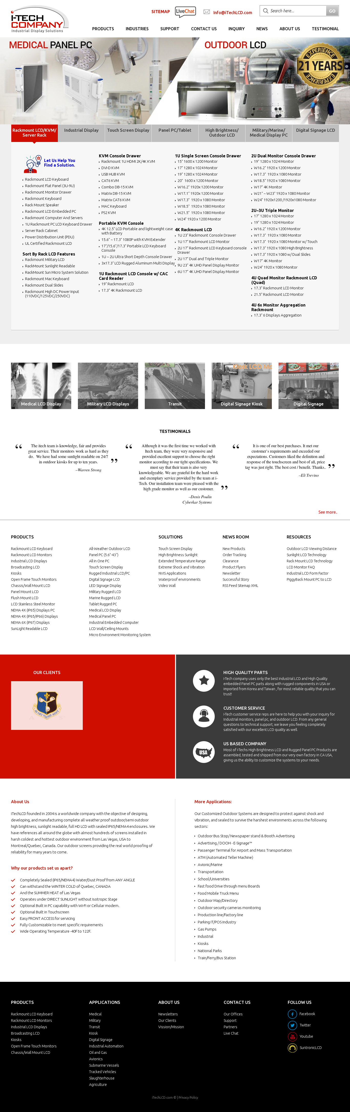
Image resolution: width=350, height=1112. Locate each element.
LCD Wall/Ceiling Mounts (109, 629)
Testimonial (325, 28)
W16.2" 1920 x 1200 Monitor (277, 168)
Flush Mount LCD (24, 598)
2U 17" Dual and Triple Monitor (203, 259)
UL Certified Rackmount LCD (48, 243)
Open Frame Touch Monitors (34, 579)
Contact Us (204, 28)
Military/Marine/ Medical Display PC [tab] (269, 132)
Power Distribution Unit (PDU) (49, 237)
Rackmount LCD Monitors (31, 555)
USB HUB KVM (113, 174)
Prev (18, 705)
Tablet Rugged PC (103, 604)
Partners (230, 1027)
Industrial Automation (106, 1046)
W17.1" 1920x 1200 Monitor (200, 193)
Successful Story (236, 579)
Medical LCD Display (41, 403)
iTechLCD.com (162, 1097)
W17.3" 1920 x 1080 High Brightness (283, 248)
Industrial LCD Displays (29, 561)
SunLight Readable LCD (29, 629)
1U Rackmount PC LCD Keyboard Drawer (58, 224)
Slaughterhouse (102, 1078)
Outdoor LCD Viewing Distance (312, 549)
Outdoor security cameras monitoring (229, 907)
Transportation (210, 872)
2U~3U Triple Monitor (272, 210)
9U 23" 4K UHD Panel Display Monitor (208, 265)
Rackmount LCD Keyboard (47, 179)
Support (169, 28)
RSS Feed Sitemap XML (240, 586)
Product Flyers (234, 567)
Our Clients (167, 1020)
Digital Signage (309, 403)
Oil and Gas (98, 1052)
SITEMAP (160, 11)
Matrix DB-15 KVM (116, 193)
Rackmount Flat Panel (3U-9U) (50, 185)
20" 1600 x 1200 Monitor (198, 180)
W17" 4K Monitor (268, 187)
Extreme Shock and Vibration (181, 567)
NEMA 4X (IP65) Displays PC (33, 610)
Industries (137, 28)
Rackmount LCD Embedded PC (50, 211)
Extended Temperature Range (182, 561)
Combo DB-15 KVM (117, 187)
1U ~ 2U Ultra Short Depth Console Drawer (136, 256)
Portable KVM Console (121, 223)
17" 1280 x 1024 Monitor (198, 168)
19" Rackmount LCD (117, 284)
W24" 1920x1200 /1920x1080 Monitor (285, 200)
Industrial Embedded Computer (114, 622)
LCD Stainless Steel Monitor (33, 604)
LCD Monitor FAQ (301, 567)
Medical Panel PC (102, 616)
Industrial (205, 936)
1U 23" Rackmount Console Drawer (207, 235)
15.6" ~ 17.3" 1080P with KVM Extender (133, 239)
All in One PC (99, 561)
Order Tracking (234, 555)
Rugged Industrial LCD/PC (109, 573)
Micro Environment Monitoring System (120, 635)
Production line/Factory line (220, 915)
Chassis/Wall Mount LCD (30, 586)
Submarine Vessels (104, 1065)
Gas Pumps (207, 929)
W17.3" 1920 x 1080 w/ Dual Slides (282, 254)
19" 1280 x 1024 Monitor (198, 174)
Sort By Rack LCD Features (49, 254)
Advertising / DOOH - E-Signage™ (225, 843)
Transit (175, 403)
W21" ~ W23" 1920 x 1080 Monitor (282, 193)
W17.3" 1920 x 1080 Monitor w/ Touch (285, 241)
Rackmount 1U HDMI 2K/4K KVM (128, 161)
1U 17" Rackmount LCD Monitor (204, 241)
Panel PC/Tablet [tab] (175, 130)
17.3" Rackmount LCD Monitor (279, 288)
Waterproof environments (180, 579)
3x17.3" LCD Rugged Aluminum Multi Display (138, 263)
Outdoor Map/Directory (218, 900)
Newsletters (168, 1014)
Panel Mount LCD (25, 592)
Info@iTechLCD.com (232, 12)
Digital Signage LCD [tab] (315, 130)
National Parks (210, 950)
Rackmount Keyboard (43, 198)
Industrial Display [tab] (81, 130)
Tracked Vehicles (102, 1072)
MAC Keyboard (114, 206)
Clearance (231, 561)
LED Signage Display (105, 586)
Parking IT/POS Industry (217, 922)
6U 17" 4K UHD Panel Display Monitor (208, 271)
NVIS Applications (172, 573)
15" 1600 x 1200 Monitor (198, 161)
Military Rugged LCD (105, 592)
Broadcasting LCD (25, 567)
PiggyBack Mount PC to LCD (309, 579)
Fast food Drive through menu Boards (229, 886)
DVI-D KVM (110, 168)
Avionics (96, 1059)
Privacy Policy (188, 1097)
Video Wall (167, 586)
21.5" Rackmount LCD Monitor (279, 294)
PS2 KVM (108, 212)
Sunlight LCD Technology (306, 555)
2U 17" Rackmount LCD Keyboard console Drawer (212, 250)
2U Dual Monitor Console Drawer (283, 156)
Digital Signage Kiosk (242, 403)
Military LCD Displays (108, 403)
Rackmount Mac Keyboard (47, 279)
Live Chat (231, 1033)
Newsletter (231, 573)
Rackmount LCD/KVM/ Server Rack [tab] (34, 132)
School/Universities (214, 879)
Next (76, 705)
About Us (290, 28)
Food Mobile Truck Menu (218, 893)
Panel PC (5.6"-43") (103, 555)
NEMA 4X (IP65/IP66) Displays (34, 616)
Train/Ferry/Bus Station (217, 958)
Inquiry (237, 28)
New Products (234, 549)
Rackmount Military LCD (45, 259)
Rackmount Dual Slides (44, 285)
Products (103, 28)
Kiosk (93, 1033)
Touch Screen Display (106, 567)
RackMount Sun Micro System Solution (56, 272)
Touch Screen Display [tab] (128, 130)
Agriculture (98, 1085)
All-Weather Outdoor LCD (109, 549)
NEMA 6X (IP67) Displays (30, 622)
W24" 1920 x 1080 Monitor (275, 267)
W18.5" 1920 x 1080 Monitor (201, 206)
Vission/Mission (171, 1027)
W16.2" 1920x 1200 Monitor (200, 187)
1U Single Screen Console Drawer (208, 156)
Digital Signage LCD (104, 579)
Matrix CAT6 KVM (115, 200)
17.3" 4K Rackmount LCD (121, 290)
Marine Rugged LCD (105, 598)
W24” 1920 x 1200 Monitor (199, 219)
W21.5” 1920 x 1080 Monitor (201, 212)
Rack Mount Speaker (42, 205)
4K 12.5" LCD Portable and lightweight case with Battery (137, 231)
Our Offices (233, 1014)
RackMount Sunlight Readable (50, 266)
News (262, 28)
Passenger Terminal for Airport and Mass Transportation (245, 850)
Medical (95, 1014)
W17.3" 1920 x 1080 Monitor (201, 200)
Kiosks (16, 573)
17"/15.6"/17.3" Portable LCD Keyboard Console (133, 248)
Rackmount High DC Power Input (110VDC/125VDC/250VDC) (52, 293)
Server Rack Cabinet (41, 230)
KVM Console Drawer (120, 156)
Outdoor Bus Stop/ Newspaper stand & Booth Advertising (246, 836)
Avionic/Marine (210, 864)
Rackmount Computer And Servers (54, 218)
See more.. (327, 512)
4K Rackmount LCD (193, 229)
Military (95, 1020)
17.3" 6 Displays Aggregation (278, 315)
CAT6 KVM (110, 180)
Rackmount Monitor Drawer (48, 192)
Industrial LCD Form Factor (307, 573)
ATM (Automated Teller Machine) (225, 857)
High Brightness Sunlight (178, 555)
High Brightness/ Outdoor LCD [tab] (222, 132)
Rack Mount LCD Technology (310, 561)
